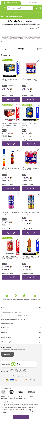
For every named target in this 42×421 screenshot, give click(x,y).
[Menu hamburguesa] (2, 8)
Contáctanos (4, 307)
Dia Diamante (30, 12)
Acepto (21, 417)
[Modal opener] (14, 86)
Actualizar (7, 354)
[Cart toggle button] (40, 8)
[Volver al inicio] (5, 8)
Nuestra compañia (6, 337)
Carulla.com (4, 332)
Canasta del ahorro (6, 12)
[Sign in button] (35, 8)
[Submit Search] (9, 8)
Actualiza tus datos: (7, 347)
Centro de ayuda (5, 327)
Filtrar (5, 49)
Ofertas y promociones (19, 12)
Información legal (6, 342)
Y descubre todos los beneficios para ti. (13, 349)
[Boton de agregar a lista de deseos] (17, 61)
